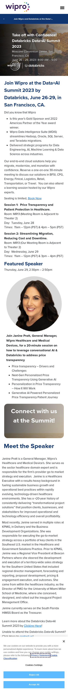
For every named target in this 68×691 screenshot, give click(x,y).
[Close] (64, 641)
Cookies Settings (34, 665)
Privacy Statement (40, 655)
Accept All (34, 684)
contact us (26, 636)
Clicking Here (32, 626)
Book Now (34, 198)
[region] (34, 663)
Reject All (34, 675)
